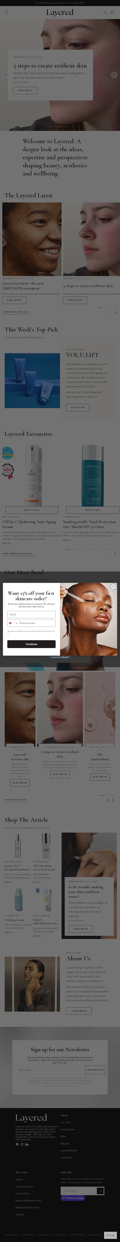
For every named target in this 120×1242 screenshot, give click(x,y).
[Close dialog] (113, 586)
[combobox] (13, 623)
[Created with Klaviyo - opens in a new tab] (60, 657)
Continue (31, 644)
